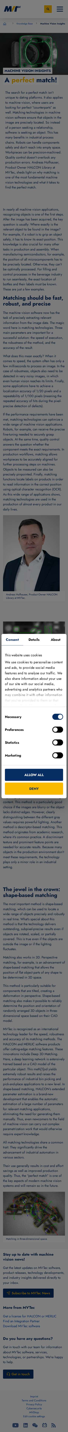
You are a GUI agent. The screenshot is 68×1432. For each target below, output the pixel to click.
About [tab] (56, 639)
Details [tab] (34, 639)
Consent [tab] (12, 639)
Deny (34, 788)
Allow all (34, 774)
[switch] (57, 730)
